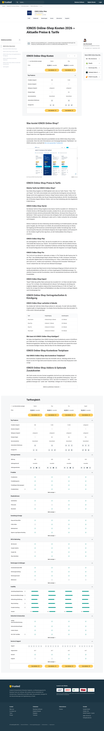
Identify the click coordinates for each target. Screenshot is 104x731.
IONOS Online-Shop (34, 6)
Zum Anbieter (51, 70)
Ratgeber (35, 713)
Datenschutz (45, 724)
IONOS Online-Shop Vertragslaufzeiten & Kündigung (12, 55)
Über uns (12, 709)
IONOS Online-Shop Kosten (9, 46)
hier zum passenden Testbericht (54, 143)
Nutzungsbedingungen (35, 724)
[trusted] (6, 2)
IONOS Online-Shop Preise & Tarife (10, 51)
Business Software (79, 2)
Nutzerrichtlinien (24, 724)
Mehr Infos (65, 44)
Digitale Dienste (92, 2)
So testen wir (13, 711)
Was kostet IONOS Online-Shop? (10, 49)
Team (11, 713)
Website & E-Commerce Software (13, 6)
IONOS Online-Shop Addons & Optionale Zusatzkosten (11, 63)
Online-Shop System (25, 6)
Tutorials (35, 715)
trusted (3, 6)
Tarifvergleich (6, 66)
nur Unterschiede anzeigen (36, 61)
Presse (11, 715)
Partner (61, 709)
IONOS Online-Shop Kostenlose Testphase (9, 59)
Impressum (51, 724)
